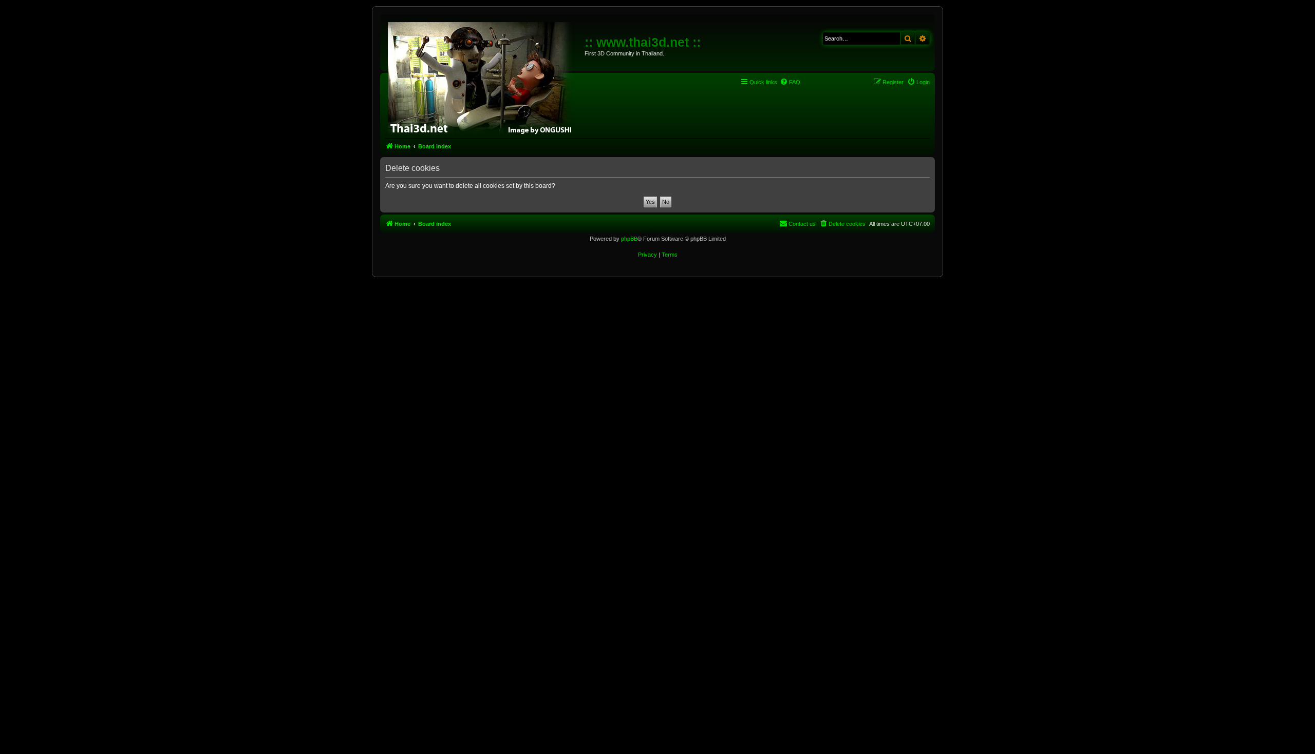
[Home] (484, 77)
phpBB (629, 239)
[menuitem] (790, 82)
